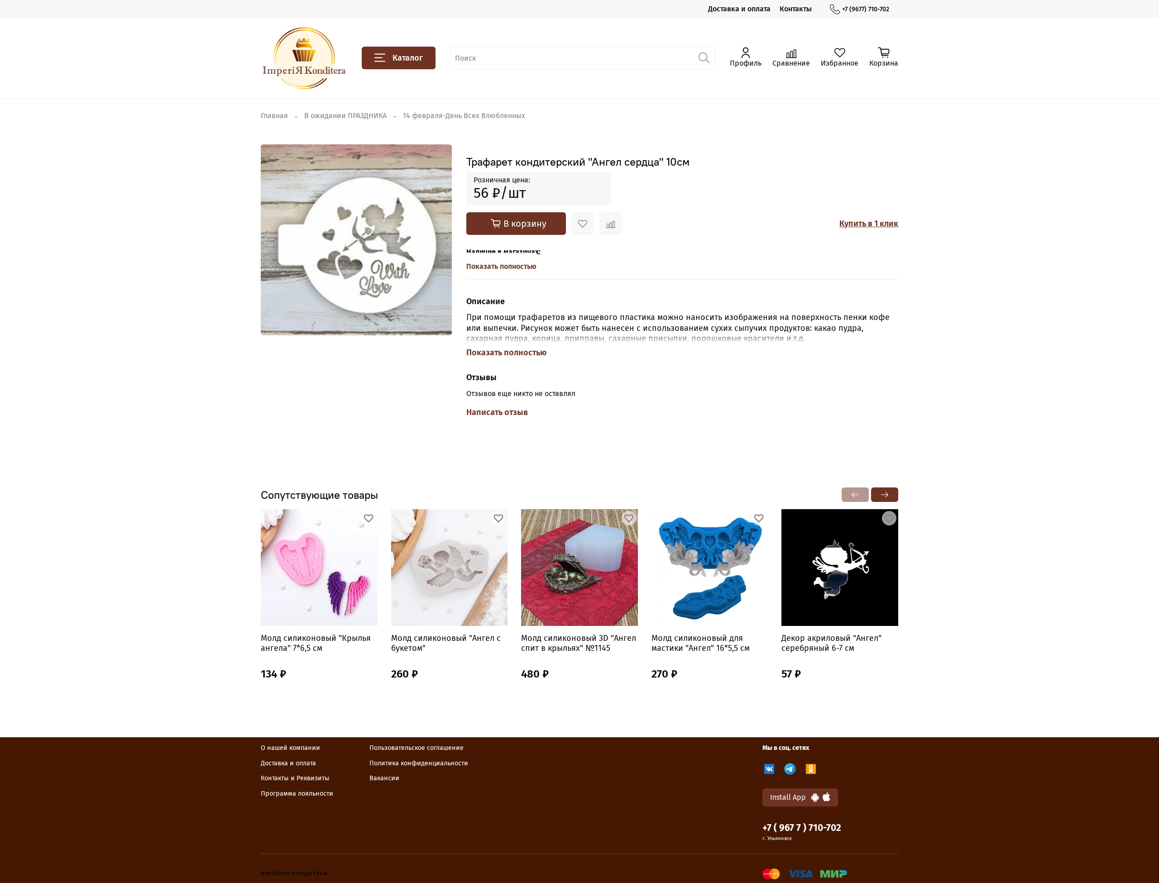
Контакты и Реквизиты (295, 778)
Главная (274, 115)
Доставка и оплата (739, 9)
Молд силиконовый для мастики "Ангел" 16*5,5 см (700, 643)
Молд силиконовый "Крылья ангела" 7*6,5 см (316, 643)
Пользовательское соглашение (416, 748)
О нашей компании (290, 748)
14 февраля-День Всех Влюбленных (464, 115)
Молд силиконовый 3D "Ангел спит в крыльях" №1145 (578, 643)
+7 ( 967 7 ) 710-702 (801, 828)
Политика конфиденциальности (418, 763)
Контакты (796, 9)
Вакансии (384, 778)
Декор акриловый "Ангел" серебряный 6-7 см (831, 643)
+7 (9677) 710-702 (865, 9)
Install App (790, 797)
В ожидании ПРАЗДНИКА (345, 115)
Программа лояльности (297, 793)
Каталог (408, 58)
